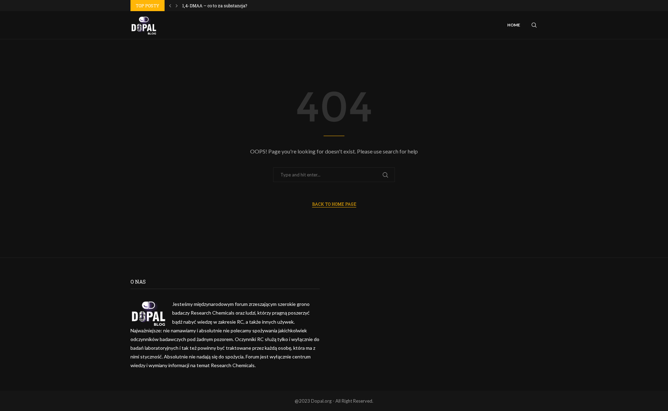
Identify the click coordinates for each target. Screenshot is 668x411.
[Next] (177, 5)
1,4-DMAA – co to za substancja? (214, 5)
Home (513, 24)
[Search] (534, 25)
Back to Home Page (334, 204)
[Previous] (170, 5)
